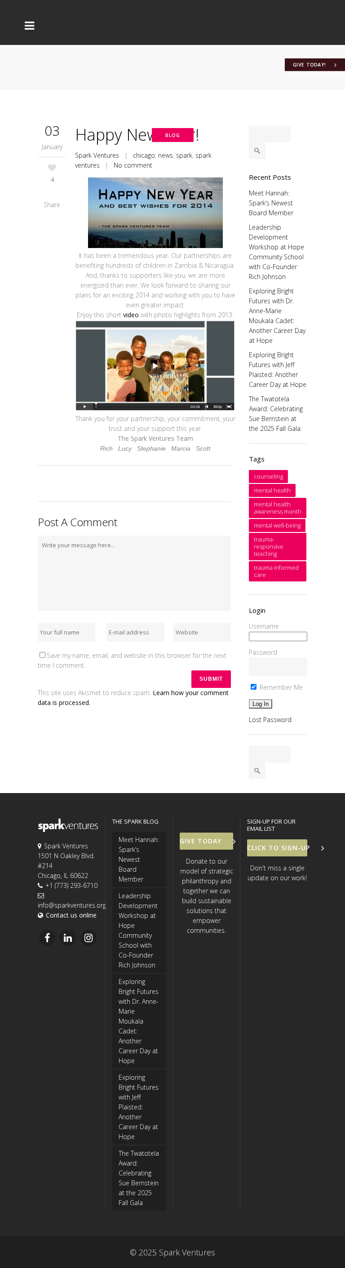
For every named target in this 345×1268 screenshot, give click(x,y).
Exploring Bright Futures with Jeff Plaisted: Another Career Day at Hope (139, 1107)
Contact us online (71, 915)
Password (263, 652)
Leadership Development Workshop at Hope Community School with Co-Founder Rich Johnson (138, 930)
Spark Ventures (97, 155)
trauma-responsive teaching (268, 546)
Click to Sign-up (277, 847)
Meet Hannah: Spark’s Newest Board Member (271, 203)
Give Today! (309, 65)
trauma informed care (276, 571)
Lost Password (270, 719)
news (165, 155)
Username (264, 626)
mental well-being (277, 525)
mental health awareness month (277, 507)
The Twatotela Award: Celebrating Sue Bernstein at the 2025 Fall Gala (139, 1178)
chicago (144, 155)
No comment (133, 165)
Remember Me (280, 687)
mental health (272, 490)
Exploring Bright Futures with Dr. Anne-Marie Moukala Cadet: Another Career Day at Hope (139, 1021)
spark (184, 155)
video (131, 314)
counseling (268, 476)
